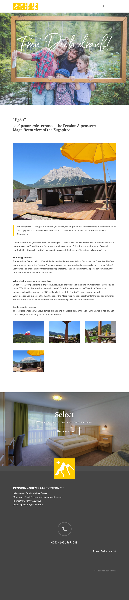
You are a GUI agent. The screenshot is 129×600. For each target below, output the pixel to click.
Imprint (112, 551)
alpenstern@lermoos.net (31, 504)
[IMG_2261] (28, 342)
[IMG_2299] (100, 342)
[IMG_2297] (28, 371)
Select (64, 414)
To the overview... (64, 431)
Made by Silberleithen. (105, 570)
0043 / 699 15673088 (30, 500)
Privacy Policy (100, 551)
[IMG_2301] (64, 342)
